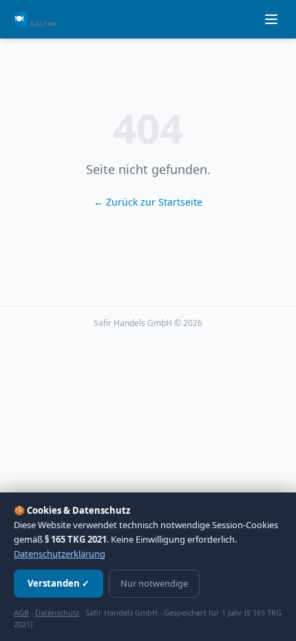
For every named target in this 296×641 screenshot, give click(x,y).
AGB (21, 612)
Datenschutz (57, 612)
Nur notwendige (154, 583)
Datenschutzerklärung (59, 553)
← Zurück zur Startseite (148, 201)
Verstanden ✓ (58, 583)
